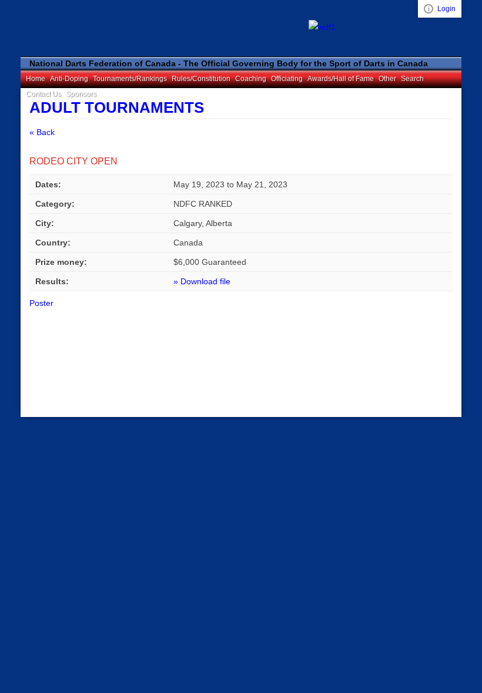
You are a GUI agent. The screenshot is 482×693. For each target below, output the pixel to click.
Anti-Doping (69, 79)
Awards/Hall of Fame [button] (340, 79)
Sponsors (81, 94)
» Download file (201, 281)
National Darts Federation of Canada (97, 28)
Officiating (287, 79)
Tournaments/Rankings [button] (130, 79)
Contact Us (43, 94)
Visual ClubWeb (428, 9)
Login (446, 9)
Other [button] (387, 79)
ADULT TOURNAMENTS (116, 107)
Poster (41, 303)
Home (35, 79)
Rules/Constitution (201, 79)
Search (412, 79)
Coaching (250, 79)
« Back (42, 132)
